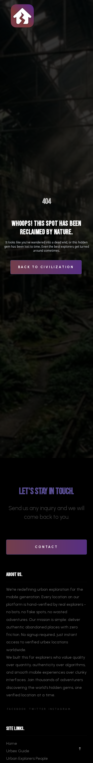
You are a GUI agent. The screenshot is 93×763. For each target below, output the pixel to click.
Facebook (17, 709)
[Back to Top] (80, 749)
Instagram (60, 709)
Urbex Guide (17, 751)
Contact (46, 547)
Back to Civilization (46, 267)
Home (11, 743)
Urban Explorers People (27, 758)
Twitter (37, 709)
